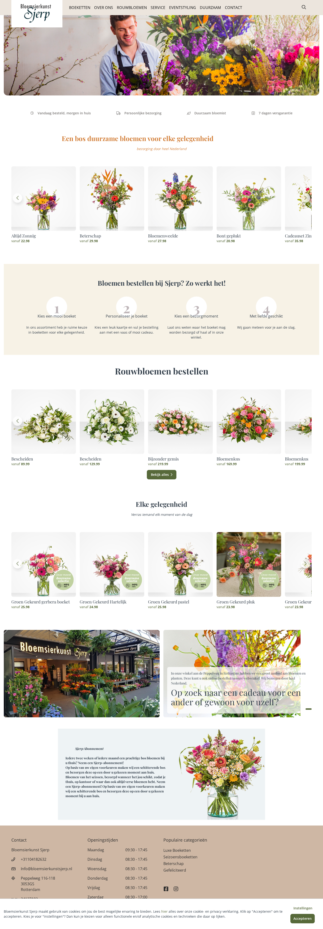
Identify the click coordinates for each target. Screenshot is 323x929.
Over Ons (103, 7)
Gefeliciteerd (174, 870)
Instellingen (302, 908)
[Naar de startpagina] (36, 13)
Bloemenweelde (163, 235)
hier (164, 911)
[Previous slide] (17, 198)
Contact (233, 7)
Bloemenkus (228, 458)
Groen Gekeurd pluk (236, 601)
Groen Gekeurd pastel (168, 601)
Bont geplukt (229, 235)
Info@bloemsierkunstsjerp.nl (46, 868)
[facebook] (166, 886)
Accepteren (302, 918)
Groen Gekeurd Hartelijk (103, 601)
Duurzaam (210, 7)
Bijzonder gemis (163, 458)
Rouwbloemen (132, 7)
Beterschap (90, 235)
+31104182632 (33, 859)
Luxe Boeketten (177, 850)
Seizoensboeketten (180, 857)
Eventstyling (182, 7)
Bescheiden (22, 458)
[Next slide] (305, 198)
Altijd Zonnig (23, 235)
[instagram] (176, 886)
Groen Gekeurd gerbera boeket (40, 601)
